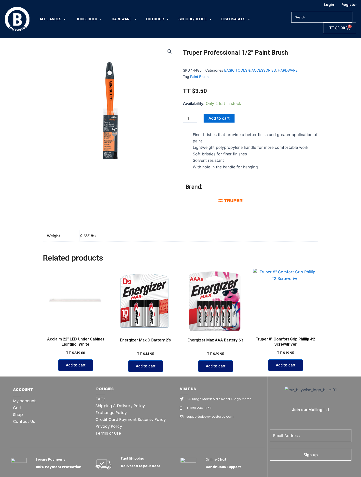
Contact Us (24, 421)
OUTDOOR (155, 19)
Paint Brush (199, 77)
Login (329, 4)
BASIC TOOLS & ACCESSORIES (250, 70)
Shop (18, 414)
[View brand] (230, 201)
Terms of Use (108, 433)
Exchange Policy (111, 412)
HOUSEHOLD (86, 19)
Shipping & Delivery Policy (120, 406)
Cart (17, 408)
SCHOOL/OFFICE (193, 19)
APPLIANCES (50, 19)
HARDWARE (122, 19)
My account (24, 401)
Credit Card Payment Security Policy (131, 419)
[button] (169, 51)
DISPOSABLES (233, 19)
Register (349, 4)
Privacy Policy (109, 426)
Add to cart (219, 118)
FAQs (101, 399)
